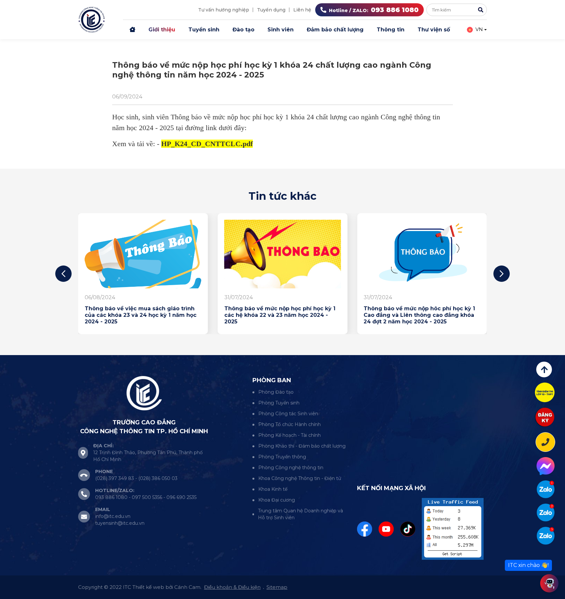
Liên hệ (302, 10)
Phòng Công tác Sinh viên (288, 414)
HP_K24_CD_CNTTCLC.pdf (207, 144)
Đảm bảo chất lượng (335, 29)
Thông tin (390, 29)
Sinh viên (280, 29)
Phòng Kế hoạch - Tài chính (289, 435)
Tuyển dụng (271, 10)
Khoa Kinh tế (272, 489)
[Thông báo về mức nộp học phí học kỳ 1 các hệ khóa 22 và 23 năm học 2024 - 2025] (282, 254)
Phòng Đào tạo (276, 392)
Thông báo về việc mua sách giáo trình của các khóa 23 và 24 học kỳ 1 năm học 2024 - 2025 (141, 315)
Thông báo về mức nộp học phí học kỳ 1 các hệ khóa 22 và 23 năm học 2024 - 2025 (279, 315)
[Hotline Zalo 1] (546, 489)
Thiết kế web (148, 587)
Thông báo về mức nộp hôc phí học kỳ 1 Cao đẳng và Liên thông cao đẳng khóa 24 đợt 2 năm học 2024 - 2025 (419, 315)
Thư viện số (434, 29)
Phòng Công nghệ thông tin (290, 468)
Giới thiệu (161, 29)
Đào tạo (243, 29)
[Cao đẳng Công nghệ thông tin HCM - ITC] (546, 513)
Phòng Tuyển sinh (279, 403)
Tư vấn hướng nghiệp (223, 10)
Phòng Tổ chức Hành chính (289, 424)
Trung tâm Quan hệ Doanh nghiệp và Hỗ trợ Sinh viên (300, 514)
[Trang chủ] (132, 29)
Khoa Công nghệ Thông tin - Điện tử (299, 478)
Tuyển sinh (203, 29)
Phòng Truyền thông (282, 457)
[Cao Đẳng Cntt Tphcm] (546, 536)
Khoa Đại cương (276, 500)
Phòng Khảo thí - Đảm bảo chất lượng (302, 446)
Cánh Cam (187, 587)
